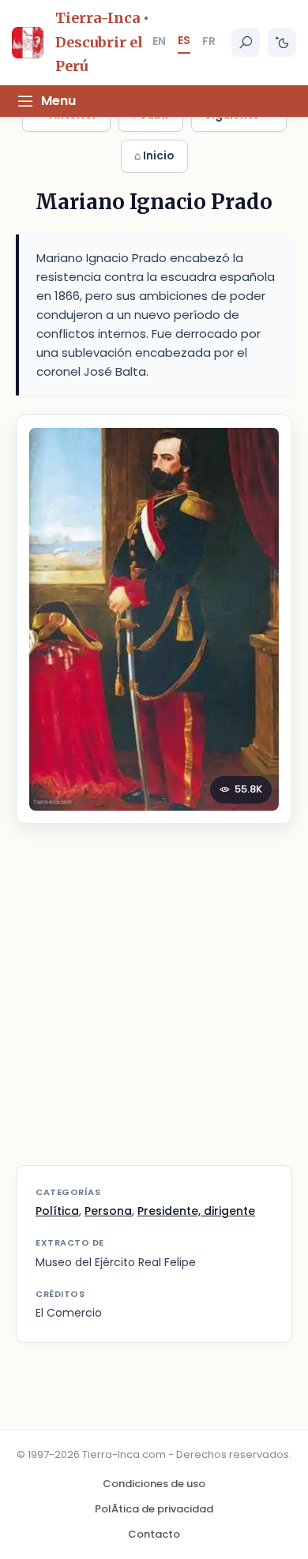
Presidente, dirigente (196, 1211)
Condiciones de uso (154, 1483)
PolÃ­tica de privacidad (154, 1508)
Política (57, 1211)
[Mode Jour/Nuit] (282, 42)
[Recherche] (245, 42)
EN (159, 41)
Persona (108, 1211)
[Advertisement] (154, 1004)
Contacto (154, 1534)
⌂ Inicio (154, 155)
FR (209, 41)
